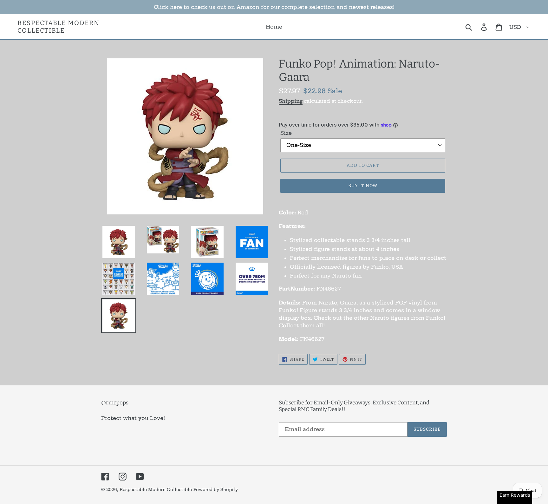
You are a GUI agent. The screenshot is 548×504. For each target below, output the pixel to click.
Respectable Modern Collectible (58, 26)
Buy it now (362, 185)
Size (286, 133)
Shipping (291, 101)
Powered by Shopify (215, 489)
